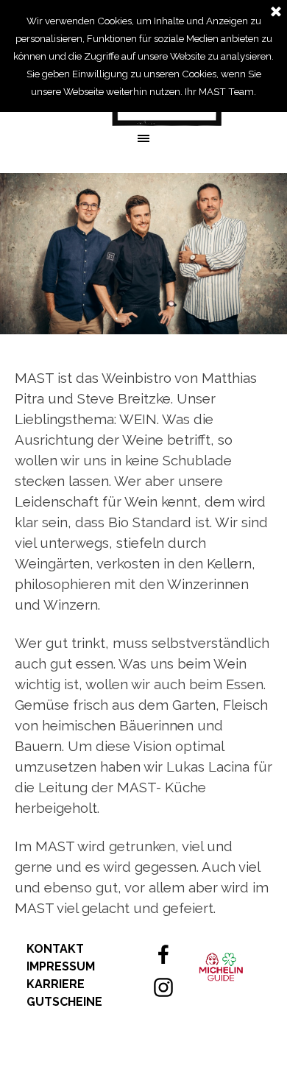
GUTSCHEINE (64, 1002)
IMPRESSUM (60, 966)
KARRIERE (55, 984)
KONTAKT (55, 949)
